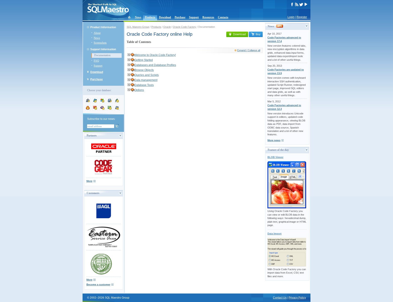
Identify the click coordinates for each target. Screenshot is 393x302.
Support (194, 17)
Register (302, 17)
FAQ (96, 60)
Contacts (223, 17)
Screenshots (100, 42)
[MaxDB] (117, 109)
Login (291, 17)
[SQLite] (117, 102)
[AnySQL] (88, 102)
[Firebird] (88, 109)
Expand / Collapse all (248, 50)
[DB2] (109, 109)
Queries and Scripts (146, 75)
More (89, 181)
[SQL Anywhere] (102, 109)
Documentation (102, 55)
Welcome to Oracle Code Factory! (155, 55)
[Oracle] (95, 109)
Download (165, 17)
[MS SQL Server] (102, 102)
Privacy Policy (297, 297)
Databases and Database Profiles (155, 65)
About (97, 33)
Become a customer (98, 284)
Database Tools (144, 85)
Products (150, 17)
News (138, 17)
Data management (145, 80)
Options (139, 90)
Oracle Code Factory (184, 26)
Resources (208, 17)
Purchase (180, 17)
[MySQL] (95, 102)
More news (273, 140)
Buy (258, 34)
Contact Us (280, 297)
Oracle (167, 26)
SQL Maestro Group (138, 26)
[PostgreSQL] (109, 102)
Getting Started (143, 60)
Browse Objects (144, 70)
